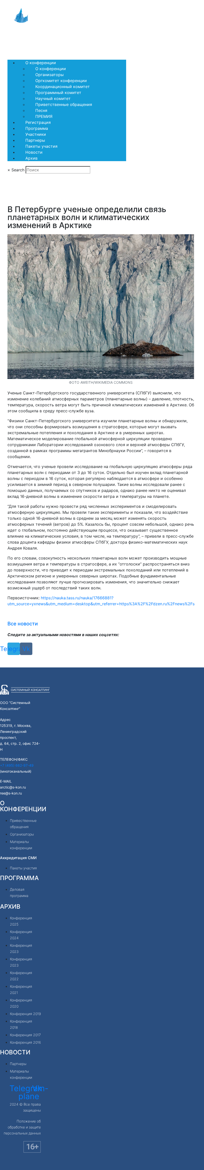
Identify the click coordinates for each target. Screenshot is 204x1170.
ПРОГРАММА (19, 878)
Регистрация (38, 122)
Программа (36, 128)
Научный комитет (53, 98)
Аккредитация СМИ (18, 857)
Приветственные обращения (63, 104)
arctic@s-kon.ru (13, 787)
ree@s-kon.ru (11, 793)
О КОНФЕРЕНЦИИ (23, 806)
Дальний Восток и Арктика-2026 (39, 38)
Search (17, 169)
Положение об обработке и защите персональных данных (22, 1127)
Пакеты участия (41, 146)
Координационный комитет (62, 86)
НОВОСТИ (15, 1052)
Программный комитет (58, 92)
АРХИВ (10, 906)
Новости (34, 152)
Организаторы (49, 74)
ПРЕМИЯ (43, 116)
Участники (35, 134)
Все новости (22, 624)
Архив (31, 158)
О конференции (40, 62)
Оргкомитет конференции (61, 80)
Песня (41, 110)
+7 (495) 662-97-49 (17, 765)
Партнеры (35, 140)
